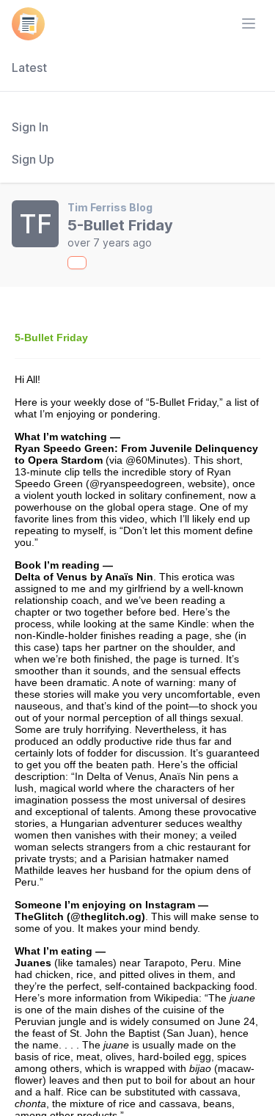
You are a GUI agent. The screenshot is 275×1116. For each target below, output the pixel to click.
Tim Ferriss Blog (110, 207)
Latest (29, 67)
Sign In (30, 127)
